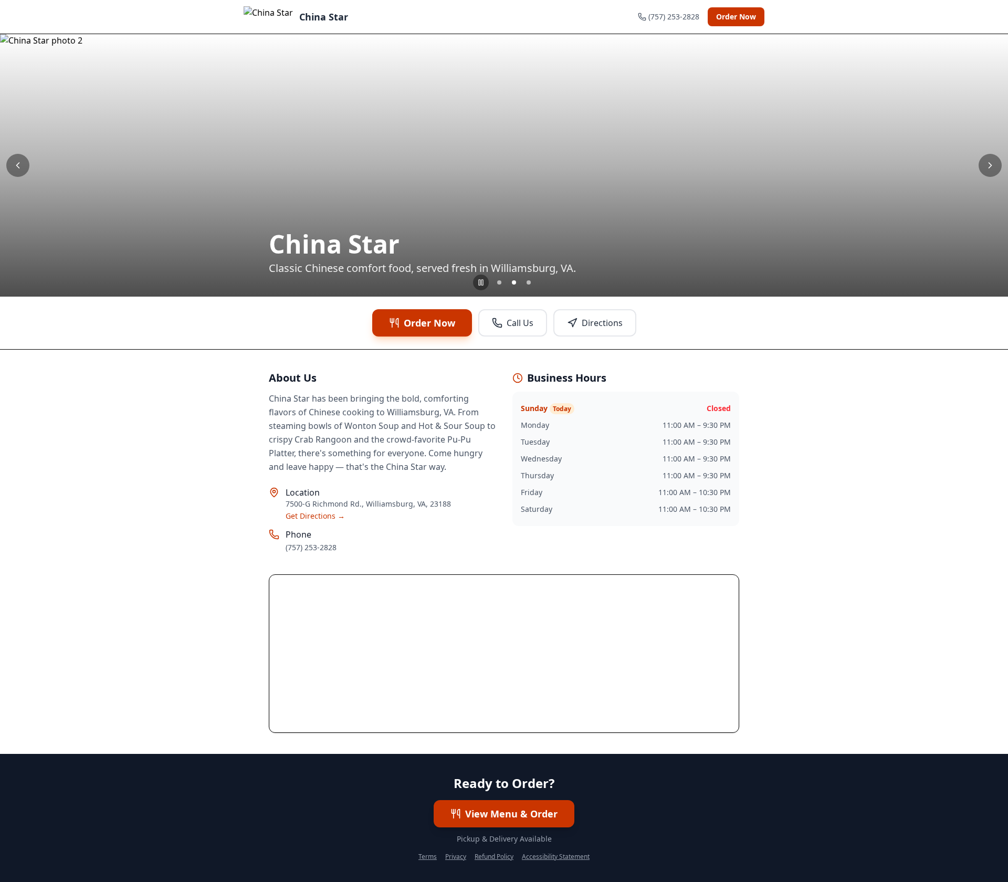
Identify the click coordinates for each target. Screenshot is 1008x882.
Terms (427, 857)
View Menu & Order (511, 813)
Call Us (520, 323)
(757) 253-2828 (311, 547)
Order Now (736, 17)
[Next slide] (990, 165)
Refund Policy (494, 857)
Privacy (455, 857)
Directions (602, 323)
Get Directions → (315, 516)
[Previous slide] (17, 165)
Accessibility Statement (556, 857)
